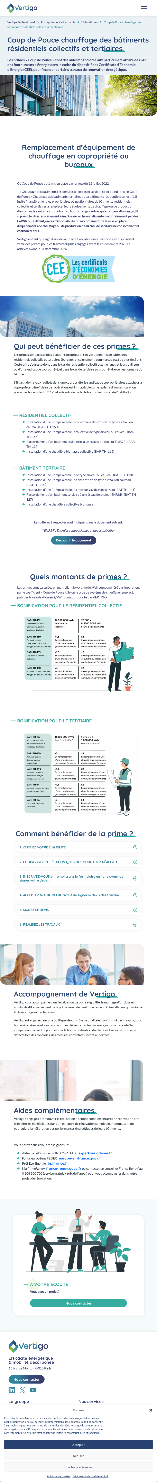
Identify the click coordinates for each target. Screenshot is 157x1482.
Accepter (78, 1445)
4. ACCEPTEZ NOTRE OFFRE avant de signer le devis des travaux (69, 895)
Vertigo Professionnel (21, 22)
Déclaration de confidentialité (90, 1476)
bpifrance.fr (58, 1163)
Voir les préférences (78, 1467)
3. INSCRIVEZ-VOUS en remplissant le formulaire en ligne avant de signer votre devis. (71, 878)
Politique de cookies (59, 1476)
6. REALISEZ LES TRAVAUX (40, 924)
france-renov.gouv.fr (63, 1168)
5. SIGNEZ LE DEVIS (34, 910)
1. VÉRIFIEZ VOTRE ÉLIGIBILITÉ (43, 847)
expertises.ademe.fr (95, 1153)
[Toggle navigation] (144, 8)
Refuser (78, 1456)
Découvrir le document (73, 540)
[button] (151, 1410)
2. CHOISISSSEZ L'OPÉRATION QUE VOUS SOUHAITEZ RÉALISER (68, 862)
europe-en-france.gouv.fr (80, 1158)
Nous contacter (78, 1303)
